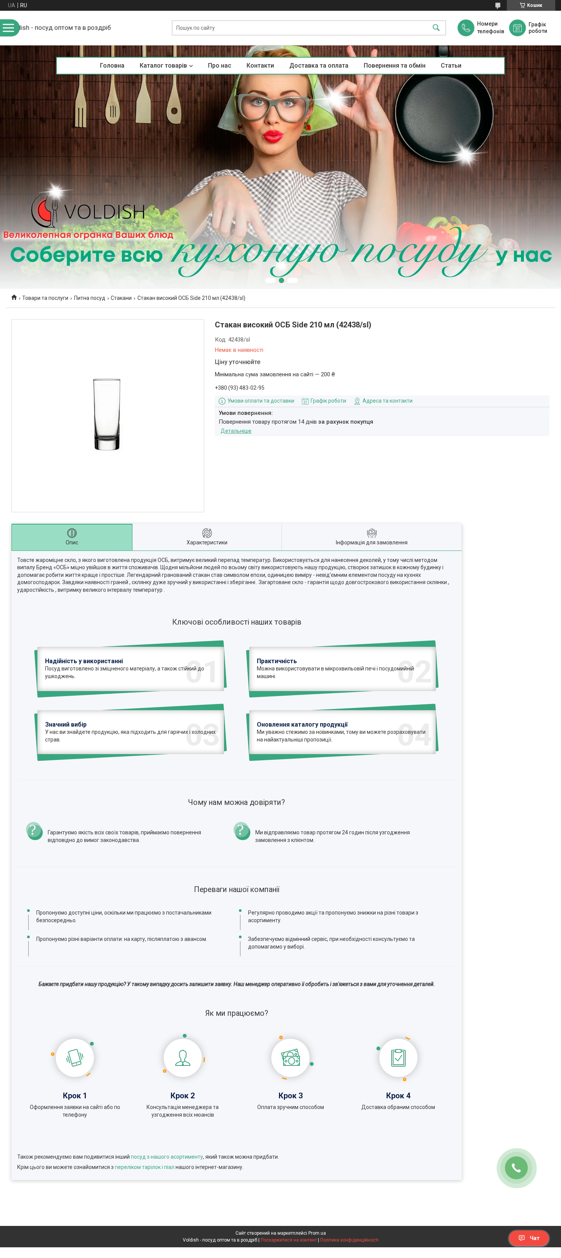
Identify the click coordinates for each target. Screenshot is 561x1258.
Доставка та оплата (318, 65)
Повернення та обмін (395, 65)
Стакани (121, 298)
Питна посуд (89, 298)
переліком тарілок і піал (144, 1167)
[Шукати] (436, 28)
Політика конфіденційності (349, 1240)
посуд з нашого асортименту (167, 1157)
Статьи (451, 65)
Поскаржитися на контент (289, 1240)
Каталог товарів (163, 65)
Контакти (260, 65)
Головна (112, 65)
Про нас (219, 65)
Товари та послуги (45, 298)
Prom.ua (317, 1233)
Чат (535, 1238)
